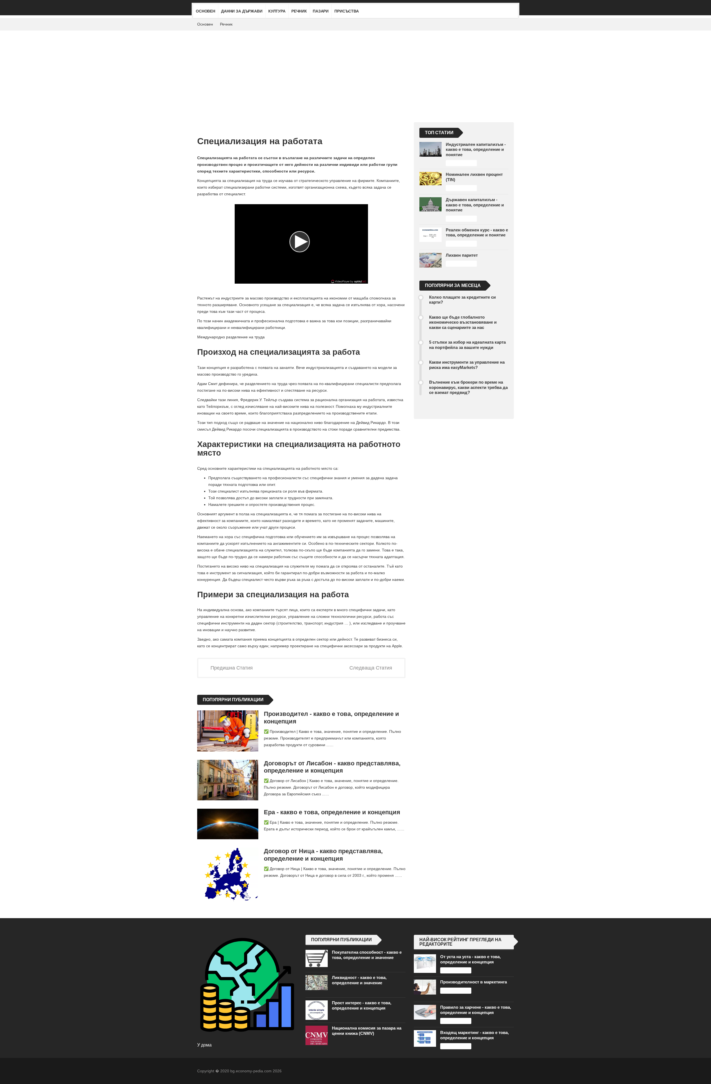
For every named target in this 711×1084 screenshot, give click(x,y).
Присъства (346, 11)
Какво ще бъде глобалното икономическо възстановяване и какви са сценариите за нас (463, 322)
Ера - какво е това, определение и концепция (332, 812)
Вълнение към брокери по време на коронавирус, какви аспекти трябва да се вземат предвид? (468, 387)
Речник (299, 11)
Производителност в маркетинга (473, 982)
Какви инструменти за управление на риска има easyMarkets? (467, 364)
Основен (205, 11)
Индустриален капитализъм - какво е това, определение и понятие (476, 149)
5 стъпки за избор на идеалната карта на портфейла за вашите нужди (467, 344)
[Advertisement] (355, 72)
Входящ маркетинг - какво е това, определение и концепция (474, 1035)
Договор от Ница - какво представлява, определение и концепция (323, 855)
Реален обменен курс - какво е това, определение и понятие (477, 232)
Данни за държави (241, 11)
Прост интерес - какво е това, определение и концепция (361, 1005)
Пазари (321, 11)
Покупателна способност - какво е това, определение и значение (367, 955)
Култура (277, 11)
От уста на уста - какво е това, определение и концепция (470, 959)
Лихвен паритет (462, 255)
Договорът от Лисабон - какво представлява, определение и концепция (332, 767)
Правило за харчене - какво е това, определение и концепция (475, 1010)
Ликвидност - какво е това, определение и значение (359, 980)
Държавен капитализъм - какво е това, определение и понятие (475, 204)
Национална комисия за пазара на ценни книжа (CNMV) (366, 1030)
